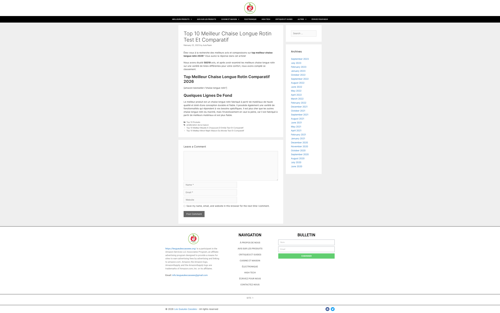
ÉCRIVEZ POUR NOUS (320, 19)
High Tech (266, 19)
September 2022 (300, 79)
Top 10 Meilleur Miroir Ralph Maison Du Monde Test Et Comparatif (215, 131)
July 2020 (296, 162)
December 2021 (299, 106)
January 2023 (298, 71)
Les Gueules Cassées (186, 309)
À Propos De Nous (250, 242)
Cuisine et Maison (229, 19)
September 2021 (299, 114)
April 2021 (296, 130)
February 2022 (298, 102)
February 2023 (298, 67)
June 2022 (296, 87)
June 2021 (296, 122)
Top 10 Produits (193, 122)
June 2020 (296, 166)
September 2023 (300, 59)
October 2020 (298, 150)
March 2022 (297, 98)
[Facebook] (327, 309)
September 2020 (300, 154)
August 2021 (297, 118)
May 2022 (296, 90)
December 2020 (299, 142)
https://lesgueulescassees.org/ (180, 248)
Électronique (250, 19)
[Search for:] (303, 33)
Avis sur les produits (206, 19)
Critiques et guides (283, 19)
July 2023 (296, 63)
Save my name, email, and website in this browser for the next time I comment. (228, 206)
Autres (301, 19)
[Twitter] (333, 309)
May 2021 (296, 126)
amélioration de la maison (197, 125)
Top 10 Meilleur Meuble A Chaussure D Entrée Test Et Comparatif (214, 128)
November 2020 (299, 146)
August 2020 (298, 158)
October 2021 (298, 110)
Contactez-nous (250, 284)
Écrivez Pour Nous (250, 278)
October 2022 (298, 75)
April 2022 (296, 95)
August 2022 (297, 83)
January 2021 (298, 138)
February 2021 (298, 134)
